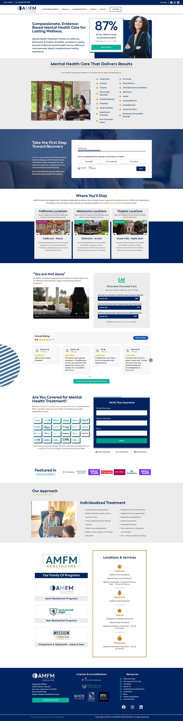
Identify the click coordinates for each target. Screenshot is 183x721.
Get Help (116, 9)
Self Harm (127, 92)
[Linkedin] (178, 2)
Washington (120, 643)
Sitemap (60, 717)
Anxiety (103, 83)
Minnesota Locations (91, 211)
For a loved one (111, 161)
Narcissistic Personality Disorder (133, 115)
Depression (105, 79)
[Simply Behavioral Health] (47, 433)
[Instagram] (174, 2)
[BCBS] (56, 420)
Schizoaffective (130, 101)
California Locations (53, 211)
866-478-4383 (47, 449)
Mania (125, 96)
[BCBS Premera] (66, 420)
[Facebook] (171, 2)
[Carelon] (37, 427)
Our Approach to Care (79, 9)
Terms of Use (49, 717)
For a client (134, 161)
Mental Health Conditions (50, 9)
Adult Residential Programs (61, 598)
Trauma (103, 88)
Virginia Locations (130, 211)
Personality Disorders (105, 93)
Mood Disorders (130, 109)
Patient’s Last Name (103, 418)
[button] (32, 360)
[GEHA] (85, 427)
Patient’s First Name (103, 408)
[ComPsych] (56, 427)
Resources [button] (65, 9)
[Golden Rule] (37, 433)
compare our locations (112, 203)
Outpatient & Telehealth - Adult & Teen (61, 644)
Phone (98, 428)
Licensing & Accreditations (133, 689)
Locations (93, 9)
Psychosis (127, 79)
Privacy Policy (37, 717)
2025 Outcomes (108, 41)
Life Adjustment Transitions (135, 88)
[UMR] (66, 440)
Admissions (127, 692)
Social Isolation (106, 108)
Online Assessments (131, 697)
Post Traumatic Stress (106, 121)
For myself (89, 161)
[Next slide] (68, 235)
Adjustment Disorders (105, 113)
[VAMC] (75, 440)
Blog (125, 694)
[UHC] (56, 440)
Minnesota (119, 597)
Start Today (106, 47)
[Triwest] (47, 440)
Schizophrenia (129, 105)
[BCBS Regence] (75, 420)
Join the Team (128, 699)
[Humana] (66, 433)
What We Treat (129, 679)
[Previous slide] (38, 235)
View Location (42, 222)
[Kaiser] (75, 433)
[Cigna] (47, 427)
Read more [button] (69, 370)
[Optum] (85, 433)
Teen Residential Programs (61, 621)
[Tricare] (37, 440)
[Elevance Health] (66, 427)
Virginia (119, 615)
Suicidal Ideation (107, 99)
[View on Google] (37, 350)
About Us (103, 9)
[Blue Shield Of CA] (85, 420)
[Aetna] (37, 420)
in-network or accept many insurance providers (57, 406)
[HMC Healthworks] (56, 433)
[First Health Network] (75, 427)
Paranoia (104, 104)
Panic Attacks (129, 83)
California (120, 571)
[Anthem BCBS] (47, 420)
